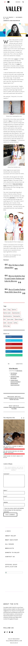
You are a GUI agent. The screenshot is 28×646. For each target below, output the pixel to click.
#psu (5, 309)
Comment (6, 474)
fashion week (7, 313)
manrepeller (16, 316)
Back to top (13, 642)
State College (18, 319)
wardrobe (12, 197)
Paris (10, 121)
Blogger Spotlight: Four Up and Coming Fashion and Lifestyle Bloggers (15, 278)
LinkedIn (9, 351)
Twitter (9, 340)
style (5, 322)
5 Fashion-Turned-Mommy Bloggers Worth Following (14, 407)
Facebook (9, 336)
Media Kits (9, 548)
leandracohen (16, 313)
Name (5, 490)
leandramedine (8, 316)
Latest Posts (19, 363)
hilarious (13, 140)
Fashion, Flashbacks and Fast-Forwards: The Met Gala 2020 (14, 398)
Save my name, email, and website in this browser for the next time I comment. (13, 510)
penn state (10, 319)
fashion (14, 309)
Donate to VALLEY (12, 552)
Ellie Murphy (19, 370)
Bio (8, 363)
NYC (5, 319)
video (18, 64)
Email (8, 355)
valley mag (6, 326)
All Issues (9, 544)
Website (5, 502)
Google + (9, 347)
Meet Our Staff (11, 540)
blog (9, 309)
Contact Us (10, 556)
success (10, 322)
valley (15, 322)
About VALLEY (10, 535)
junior (16, 59)
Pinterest (9, 344)
